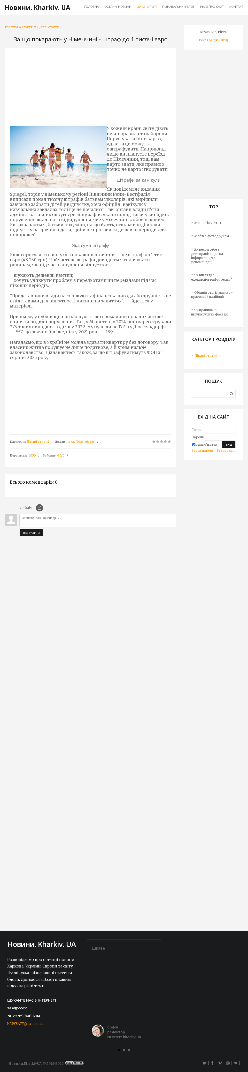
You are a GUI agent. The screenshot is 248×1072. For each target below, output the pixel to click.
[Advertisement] (90, 88)
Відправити (31, 532)
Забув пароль (203, 451)
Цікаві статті (48, 27)
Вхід (224, 40)
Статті (27, 27)
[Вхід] (39, 507)
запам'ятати (206, 444)
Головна (11, 27)
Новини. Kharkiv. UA (37, 7)
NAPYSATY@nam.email (26, 1024)
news (70, 442)
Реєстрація (208, 40)
